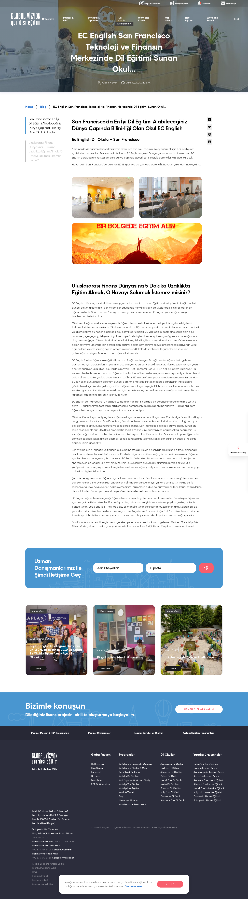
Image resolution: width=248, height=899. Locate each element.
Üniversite (48, 19)
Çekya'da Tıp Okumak (206, 763)
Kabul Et (170, 884)
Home (29, 107)
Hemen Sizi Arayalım (199, 709)
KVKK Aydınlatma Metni (164, 827)
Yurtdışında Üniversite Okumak (135, 763)
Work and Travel (212, 19)
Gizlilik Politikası (141, 827)
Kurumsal (96, 772)
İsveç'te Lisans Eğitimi (205, 767)
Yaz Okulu (168, 19)
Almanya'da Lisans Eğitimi (208, 784)
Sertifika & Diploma (94, 19)
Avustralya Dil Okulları (172, 763)
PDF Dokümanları (100, 784)
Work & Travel (126, 792)
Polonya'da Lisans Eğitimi (207, 800)
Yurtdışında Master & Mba (133, 767)
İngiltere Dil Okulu (170, 767)
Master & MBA (68, 19)
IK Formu (95, 776)
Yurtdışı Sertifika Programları (198, 732)
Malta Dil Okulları (169, 784)
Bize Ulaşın (97, 767)
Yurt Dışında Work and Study (134, 780)
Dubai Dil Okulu (168, 776)
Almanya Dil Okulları (171, 772)
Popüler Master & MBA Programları (50, 732)
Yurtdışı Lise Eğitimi (129, 788)
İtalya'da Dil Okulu (170, 792)
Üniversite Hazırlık (128, 800)
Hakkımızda (97, 763)
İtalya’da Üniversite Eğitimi (208, 792)
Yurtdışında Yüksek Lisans (132, 804)
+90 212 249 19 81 (64, 841)
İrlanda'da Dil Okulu (171, 780)
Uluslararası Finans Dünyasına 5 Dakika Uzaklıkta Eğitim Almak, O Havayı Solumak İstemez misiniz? (45, 151)
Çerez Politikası (123, 827)
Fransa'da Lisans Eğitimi (206, 796)
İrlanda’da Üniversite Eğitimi (209, 788)
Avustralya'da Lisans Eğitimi (209, 772)
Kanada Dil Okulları (170, 788)
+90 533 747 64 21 (41, 849)
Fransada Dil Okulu (170, 796)
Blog (43, 107)
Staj (236, 19)
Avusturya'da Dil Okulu (172, 800)
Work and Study (143, 19)
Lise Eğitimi (189, 19)
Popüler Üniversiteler (99, 732)
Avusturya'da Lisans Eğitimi (208, 780)
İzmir (34, 871)
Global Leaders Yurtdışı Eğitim (48, 863)
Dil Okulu (122, 19)
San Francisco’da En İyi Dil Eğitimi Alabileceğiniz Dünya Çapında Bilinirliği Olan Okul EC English (45, 125)
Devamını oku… (134, 886)
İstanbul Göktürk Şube (44, 867)
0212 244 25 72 (40, 837)
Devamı (38, 668)
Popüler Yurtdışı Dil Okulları (148, 732)
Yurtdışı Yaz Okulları (129, 784)
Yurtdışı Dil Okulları (129, 776)
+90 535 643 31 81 (41, 857)
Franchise (96, 780)
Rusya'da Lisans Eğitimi (206, 776)
